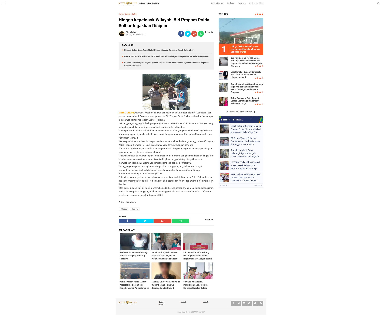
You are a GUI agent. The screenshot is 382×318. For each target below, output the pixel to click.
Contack (242, 3)
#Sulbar (124, 209)
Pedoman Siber (256, 3)
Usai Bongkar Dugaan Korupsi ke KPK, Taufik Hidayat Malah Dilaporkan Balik (246, 75)
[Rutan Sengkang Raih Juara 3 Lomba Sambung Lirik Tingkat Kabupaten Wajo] (223, 101)
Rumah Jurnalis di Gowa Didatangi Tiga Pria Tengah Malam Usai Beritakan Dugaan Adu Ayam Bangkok (247, 88)
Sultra (134, 14)
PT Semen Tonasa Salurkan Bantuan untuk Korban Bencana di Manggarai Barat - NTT (246, 141)
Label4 (162, 305)
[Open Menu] (3, 3)
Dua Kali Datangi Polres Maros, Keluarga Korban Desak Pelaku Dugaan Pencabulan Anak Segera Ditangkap (246, 62)
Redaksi (230, 3)
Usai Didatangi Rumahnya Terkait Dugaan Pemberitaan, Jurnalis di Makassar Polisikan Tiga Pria (246, 129)
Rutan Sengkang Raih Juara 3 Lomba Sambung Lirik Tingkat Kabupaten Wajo (245, 101)
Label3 (205, 302)
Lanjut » (258, 185)
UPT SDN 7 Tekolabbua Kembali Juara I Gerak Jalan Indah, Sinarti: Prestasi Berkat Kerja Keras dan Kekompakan (245, 165)
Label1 (162, 302)
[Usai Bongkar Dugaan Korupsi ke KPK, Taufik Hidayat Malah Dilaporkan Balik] (223, 75)
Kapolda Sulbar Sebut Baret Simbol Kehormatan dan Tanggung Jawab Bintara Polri (159, 50)
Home (121, 14)
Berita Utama (217, 3)
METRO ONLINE (198, 312)
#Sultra (135, 209)
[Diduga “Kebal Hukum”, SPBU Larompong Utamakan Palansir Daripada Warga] (241, 30)
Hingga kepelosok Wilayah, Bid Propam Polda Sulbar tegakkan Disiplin (164, 22)
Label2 (183, 302)
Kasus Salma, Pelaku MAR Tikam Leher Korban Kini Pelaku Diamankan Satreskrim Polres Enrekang (246, 177)
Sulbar (127, 14)
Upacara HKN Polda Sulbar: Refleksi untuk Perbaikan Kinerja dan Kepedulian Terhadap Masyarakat (166, 56)
